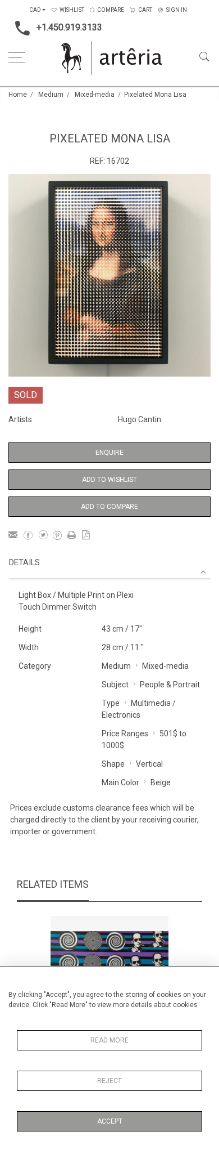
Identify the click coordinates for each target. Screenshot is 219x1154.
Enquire (109, 453)
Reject (109, 1081)
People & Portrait (170, 684)
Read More (109, 1040)
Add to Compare (109, 507)
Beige (160, 782)
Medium (50, 95)
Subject (115, 684)
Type (111, 703)
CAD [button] (35, 10)
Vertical (149, 763)
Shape (113, 763)
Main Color (120, 782)
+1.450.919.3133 (69, 27)
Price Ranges (125, 733)
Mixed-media (95, 95)
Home (17, 95)
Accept (109, 1121)
